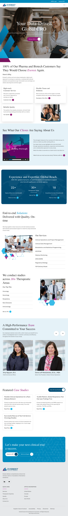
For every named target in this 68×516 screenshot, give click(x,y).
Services (5, 491)
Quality (4, 496)
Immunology (7, 306)
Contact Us (5, 501)
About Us (5, 498)
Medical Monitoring (41, 255)
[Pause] (4, 159)
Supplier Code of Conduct (20, 508)
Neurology (6, 295)
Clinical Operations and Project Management (49, 240)
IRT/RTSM (38, 251)
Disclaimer (45, 508)
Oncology (6, 291)
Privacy (39, 508)
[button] (4, 481)
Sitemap (52, 508)
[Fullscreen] (27, 159)
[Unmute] (25, 159)
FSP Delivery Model (41, 266)
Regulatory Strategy (41, 263)
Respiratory (6, 299)
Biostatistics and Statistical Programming (48, 247)
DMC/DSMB (39, 259)
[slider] (15, 159)
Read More (7, 409)
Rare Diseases (7, 303)
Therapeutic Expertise (8, 494)
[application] (16, 147)
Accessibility (32, 508)
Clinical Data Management (43, 244)
